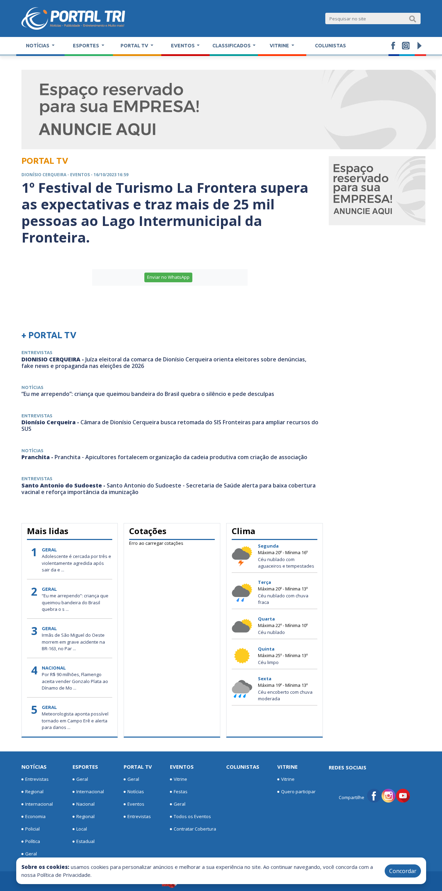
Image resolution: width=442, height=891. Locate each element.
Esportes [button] (86, 45)
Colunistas (330, 45)
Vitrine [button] (280, 45)
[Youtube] (403, 795)
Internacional (39, 804)
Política (32, 841)
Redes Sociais (347, 767)
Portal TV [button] (135, 45)
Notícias (34, 766)
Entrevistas (37, 779)
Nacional (85, 804)
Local (81, 829)
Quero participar (298, 791)
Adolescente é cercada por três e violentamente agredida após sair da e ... (76, 563)
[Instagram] (388, 795)
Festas (181, 791)
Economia (35, 816)
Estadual (85, 841)
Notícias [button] (38, 45)
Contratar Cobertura (195, 829)
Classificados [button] (232, 45)
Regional (34, 791)
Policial (32, 829)
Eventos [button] (183, 45)
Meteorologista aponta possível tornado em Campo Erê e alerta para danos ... (75, 720)
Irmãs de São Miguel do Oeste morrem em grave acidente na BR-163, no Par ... (73, 642)
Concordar (402, 871)
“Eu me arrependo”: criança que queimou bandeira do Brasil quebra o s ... (75, 602)
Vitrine (180, 779)
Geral (31, 854)
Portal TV (138, 766)
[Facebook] (374, 795)
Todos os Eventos (192, 816)
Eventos (135, 804)
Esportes (85, 766)
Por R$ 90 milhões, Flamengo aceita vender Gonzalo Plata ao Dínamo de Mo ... (75, 681)
